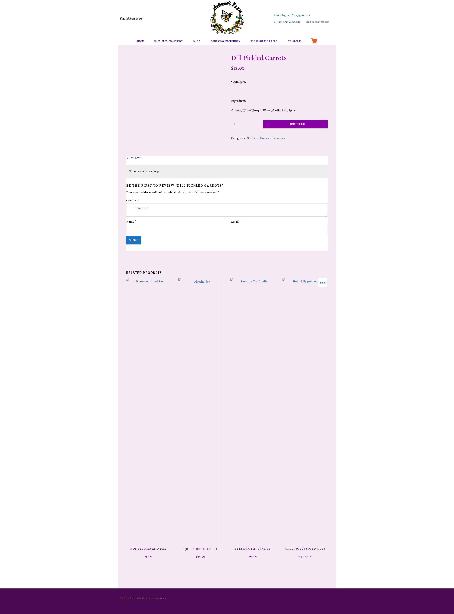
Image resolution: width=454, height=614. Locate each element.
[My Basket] (314, 41)
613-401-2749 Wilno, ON (287, 22)
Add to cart (297, 124)
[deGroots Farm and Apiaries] (227, 18)
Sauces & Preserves (272, 138)
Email (236, 221)
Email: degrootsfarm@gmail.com (292, 15)
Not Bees (252, 138)
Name (131, 221)
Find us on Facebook (317, 22)
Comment (133, 200)
